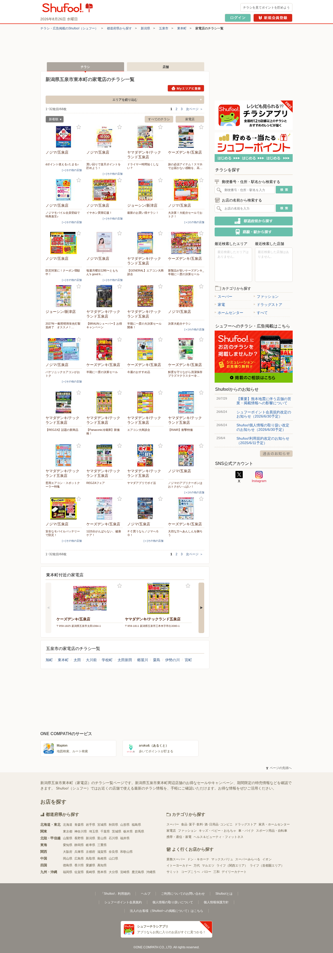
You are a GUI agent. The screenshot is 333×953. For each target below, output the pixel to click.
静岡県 (79, 845)
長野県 (79, 838)
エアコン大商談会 (138, 429)
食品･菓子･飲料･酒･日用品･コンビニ (207, 824)
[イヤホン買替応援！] (104, 190)
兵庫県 (79, 852)
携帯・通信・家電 (178, 837)
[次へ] (201, 608)
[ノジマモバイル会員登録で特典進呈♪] (64, 190)
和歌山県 (126, 852)
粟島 (156, 660)
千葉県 (105, 831)
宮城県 (102, 824)
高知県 (102, 865)
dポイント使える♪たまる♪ (62, 164)
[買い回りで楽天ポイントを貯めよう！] (104, 137)
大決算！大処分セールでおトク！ (185, 214)
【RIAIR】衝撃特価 (180, 429)
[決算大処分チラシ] (186, 296)
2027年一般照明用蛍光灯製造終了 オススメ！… (63, 325)
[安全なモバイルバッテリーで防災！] (64, 508)
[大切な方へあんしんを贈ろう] (186, 508)
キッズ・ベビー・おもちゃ (217, 830)
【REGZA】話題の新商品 (62, 429)
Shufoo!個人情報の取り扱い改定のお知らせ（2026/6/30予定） (262, 427)
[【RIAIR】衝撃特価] (186, 402)
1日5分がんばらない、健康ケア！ (103, 533)
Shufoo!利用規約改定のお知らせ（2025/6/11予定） (262, 440)
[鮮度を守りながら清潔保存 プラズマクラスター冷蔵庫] (186, 349)
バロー (206, 872)
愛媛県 (90, 865)
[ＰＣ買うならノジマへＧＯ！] (145, 508)
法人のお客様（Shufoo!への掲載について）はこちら (166, 911)
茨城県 (116, 831)
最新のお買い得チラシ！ (143, 212)
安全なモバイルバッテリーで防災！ (63, 533)
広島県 (79, 858)
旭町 (49, 660)
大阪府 (67, 852)
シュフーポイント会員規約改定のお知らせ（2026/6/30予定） (263, 414)
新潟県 (145, 28)
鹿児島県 (138, 872)
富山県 (102, 838)
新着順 (52, 119)
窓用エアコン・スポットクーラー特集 (63, 484)
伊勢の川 (172, 660)
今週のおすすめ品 (138, 372)
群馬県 (139, 831)
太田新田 (125, 660)
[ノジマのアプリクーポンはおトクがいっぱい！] (186, 455)
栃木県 (128, 831)
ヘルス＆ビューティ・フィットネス (219, 837)
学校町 (107, 660)
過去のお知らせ (276, 453)
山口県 (113, 858)
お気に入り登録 (78, 127)
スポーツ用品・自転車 (271, 830)
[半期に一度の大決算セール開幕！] (145, 296)
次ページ (194, 109)
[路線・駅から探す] (254, 232)
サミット (172, 872)
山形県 (125, 824)
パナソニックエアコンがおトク (63, 373)
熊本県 (102, 872)
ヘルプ (145, 893)
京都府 (90, 852)
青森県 (79, 824)
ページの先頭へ (279, 768)
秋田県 (113, 824)
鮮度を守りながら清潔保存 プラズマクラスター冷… (186, 373)
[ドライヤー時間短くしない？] (145, 137)
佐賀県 (79, 872)
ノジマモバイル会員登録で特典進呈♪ (63, 214)
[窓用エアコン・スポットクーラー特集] (64, 455)
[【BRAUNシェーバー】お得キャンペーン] (104, 296)
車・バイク (246, 830)
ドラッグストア (269, 304)
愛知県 (67, 845)
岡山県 (67, 858)
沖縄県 (151, 872)
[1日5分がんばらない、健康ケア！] (104, 508)
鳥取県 (90, 858)
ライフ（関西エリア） (232, 865)
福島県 (136, 824)
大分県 (113, 872)
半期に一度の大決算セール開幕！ (144, 325)
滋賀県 (102, 852)
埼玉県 (93, 831)
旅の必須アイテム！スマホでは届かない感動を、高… (185, 166)
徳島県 (67, 865)
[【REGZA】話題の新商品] (64, 402)
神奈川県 (80, 831)
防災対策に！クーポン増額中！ (63, 272)
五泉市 (163, 28)
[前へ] (48, 608)
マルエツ (208, 865)
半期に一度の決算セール (102, 372)
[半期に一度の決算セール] (104, 349)
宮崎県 (125, 872)
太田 (77, 660)
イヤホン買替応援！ (99, 212)
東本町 (182, 28)
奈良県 (113, 852)
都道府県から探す (119, 28)
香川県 (79, 865)
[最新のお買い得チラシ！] (145, 190)
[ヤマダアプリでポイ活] (145, 455)
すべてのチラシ (159, 119)
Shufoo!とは (224, 893)
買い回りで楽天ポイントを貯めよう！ (103, 166)
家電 (221, 304)
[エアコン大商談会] (145, 402)
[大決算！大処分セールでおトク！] (186, 190)
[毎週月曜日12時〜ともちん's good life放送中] (104, 243)
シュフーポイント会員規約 (123, 902)
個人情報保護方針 (216, 902)
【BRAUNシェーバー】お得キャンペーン (104, 325)
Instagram (259, 477)
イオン (267, 859)
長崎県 (90, 872)
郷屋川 (142, 660)
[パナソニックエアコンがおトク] (64, 349)
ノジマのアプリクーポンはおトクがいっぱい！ (185, 484)
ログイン (238, 18)
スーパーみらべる (247, 859)
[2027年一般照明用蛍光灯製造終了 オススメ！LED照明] (64, 296)
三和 (216, 872)
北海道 (67, 824)
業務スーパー (175, 859)
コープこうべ (190, 872)
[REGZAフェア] (104, 455)
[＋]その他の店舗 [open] (72, 170)
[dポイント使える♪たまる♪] (64, 137)
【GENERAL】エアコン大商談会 (145, 272)
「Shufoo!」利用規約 (115, 893)
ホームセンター (230, 313)
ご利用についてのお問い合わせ (183, 893)
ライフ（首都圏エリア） (267, 865)
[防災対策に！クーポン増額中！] (64, 243)
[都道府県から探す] (254, 221)
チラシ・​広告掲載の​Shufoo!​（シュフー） (69, 28)
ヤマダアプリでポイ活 (141, 482)
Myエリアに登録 (186, 88)
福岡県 (67, 872)
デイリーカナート (234, 872)
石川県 (113, 838)
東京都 (67, 831)
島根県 (102, 858)
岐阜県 (90, 845)
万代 (197, 865)
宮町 (188, 660)
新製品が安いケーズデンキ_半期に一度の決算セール (186, 272)
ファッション (268, 296)
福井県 (125, 838)
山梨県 (67, 838)
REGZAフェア (95, 482)
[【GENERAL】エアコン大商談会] (145, 243)
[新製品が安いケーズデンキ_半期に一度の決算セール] (186, 243)
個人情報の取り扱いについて (172, 902)
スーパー (225, 296)
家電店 (190, 119)
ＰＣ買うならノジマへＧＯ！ (143, 533)
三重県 (102, 845)
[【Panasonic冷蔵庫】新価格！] (104, 402)
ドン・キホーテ (198, 859)
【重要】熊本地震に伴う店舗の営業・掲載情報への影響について (263, 401)
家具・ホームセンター (274, 824)
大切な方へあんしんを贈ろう (185, 533)
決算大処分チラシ (179, 323)
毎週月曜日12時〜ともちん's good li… (102, 272)
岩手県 (90, 824)
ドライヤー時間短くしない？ (143, 166)
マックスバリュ (222, 859)
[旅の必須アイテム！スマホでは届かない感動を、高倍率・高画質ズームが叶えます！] (186, 137)
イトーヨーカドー (178, 865)
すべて (262, 313)
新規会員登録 (272, 18)
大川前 (91, 660)
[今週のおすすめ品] (145, 349)
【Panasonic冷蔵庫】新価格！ (103, 431)
